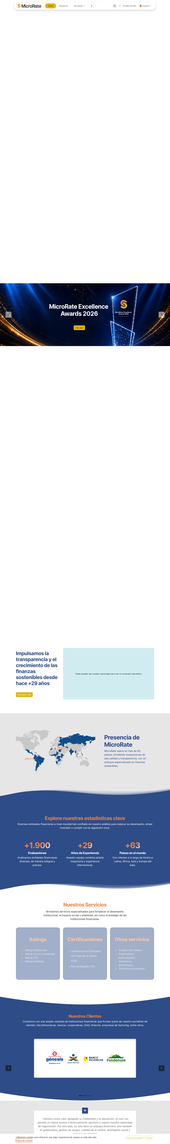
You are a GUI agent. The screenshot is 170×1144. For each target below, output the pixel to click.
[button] (114, 5)
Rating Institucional (35, 950)
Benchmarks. (126, 965)
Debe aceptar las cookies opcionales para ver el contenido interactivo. (108, 673)
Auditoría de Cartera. (131, 950)
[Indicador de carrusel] (78, 353)
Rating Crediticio (34, 961)
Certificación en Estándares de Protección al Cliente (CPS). (86, 956)
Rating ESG (31, 957)
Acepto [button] (149, 1138)
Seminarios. (126, 961)
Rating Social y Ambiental (39, 953)
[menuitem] (50, 5)
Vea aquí (79, 328)
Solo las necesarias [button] (134, 1138)
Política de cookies (24, 1140)
